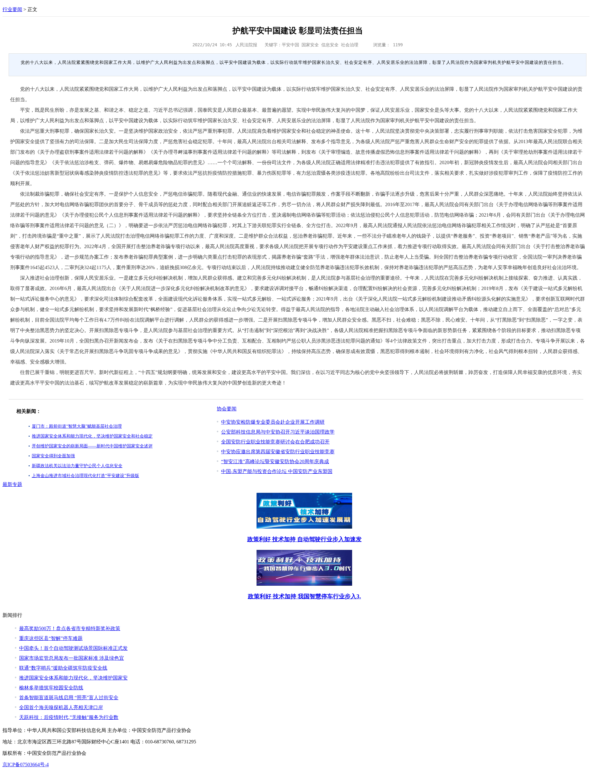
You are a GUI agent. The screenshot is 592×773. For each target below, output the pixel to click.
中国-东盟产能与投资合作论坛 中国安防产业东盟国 (276, 471)
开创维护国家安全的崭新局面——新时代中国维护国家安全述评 (92, 446)
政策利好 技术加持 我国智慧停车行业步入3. (304, 596)
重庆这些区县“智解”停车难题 (51, 638)
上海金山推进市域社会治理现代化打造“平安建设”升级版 (85, 475)
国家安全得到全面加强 (53, 456)
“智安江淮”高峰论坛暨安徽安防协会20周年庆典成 (275, 461)
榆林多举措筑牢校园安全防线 (51, 687)
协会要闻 (226, 408)
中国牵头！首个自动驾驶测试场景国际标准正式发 (73, 648)
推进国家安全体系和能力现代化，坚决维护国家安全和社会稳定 (92, 436)
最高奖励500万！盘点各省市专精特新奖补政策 (69, 628)
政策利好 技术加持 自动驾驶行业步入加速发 (304, 539)
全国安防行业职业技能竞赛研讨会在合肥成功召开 (275, 441)
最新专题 (12, 484)
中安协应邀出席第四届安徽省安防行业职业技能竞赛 (278, 451)
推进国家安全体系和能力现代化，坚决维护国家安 (73, 677)
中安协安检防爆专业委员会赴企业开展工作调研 (273, 422)
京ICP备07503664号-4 (25, 764)
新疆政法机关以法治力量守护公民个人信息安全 (77, 465)
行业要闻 (12, 9)
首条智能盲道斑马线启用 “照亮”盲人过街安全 (68, 697)
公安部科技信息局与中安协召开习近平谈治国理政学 (278, 431)
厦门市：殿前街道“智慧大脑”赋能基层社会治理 (77, 426)
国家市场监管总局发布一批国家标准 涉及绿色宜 (71, 658)
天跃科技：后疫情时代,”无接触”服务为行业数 (68, 717)
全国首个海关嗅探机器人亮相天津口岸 (61, 707)
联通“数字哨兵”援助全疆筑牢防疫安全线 (63, 668)
